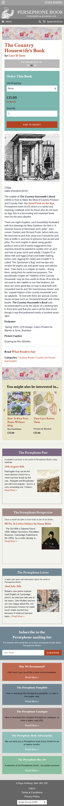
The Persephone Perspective (33, 512)
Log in (32, 788)
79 (28, 65)
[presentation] (4, 410)
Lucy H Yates (16, 56)
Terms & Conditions (32, 792)
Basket (55, 21)
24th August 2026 (14, 466)
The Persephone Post (33, 453)
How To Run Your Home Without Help (17, 422)
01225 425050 (54, 2)
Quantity (11, 108)
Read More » (11, 490)
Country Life (41, 357)
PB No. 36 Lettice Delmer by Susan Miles (28, 523)
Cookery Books (26, 357)
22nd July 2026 (13, 586)
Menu (8, 21)
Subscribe (53, 652)
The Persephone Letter (33, 572)
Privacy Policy (32, 796)
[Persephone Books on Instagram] (3, 3)
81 (35, 65)
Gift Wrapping (14, 83)
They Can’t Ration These (43, 420)
